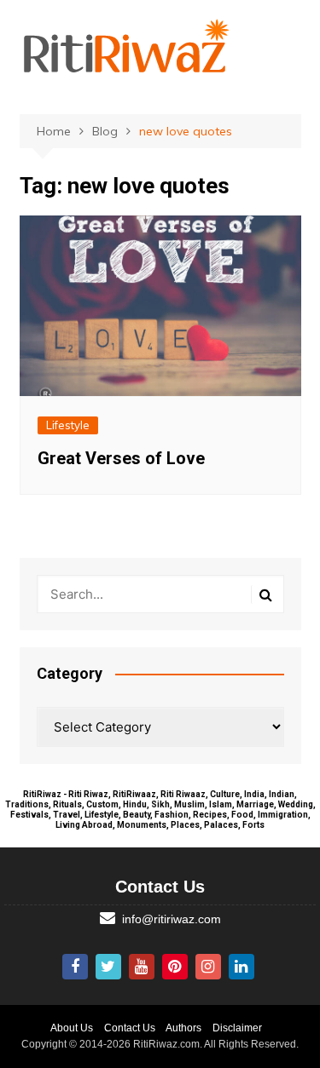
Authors (183, 1028)
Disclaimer (237, 1028)
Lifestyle (68, 425)
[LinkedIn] (241, 966)
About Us (71, 1028)
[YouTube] (141, 966)
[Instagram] (208, 966)
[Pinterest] (175, 966)
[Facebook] (75, 966)
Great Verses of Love (121, 458)
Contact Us (129, 1028)
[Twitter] (108, 966)
